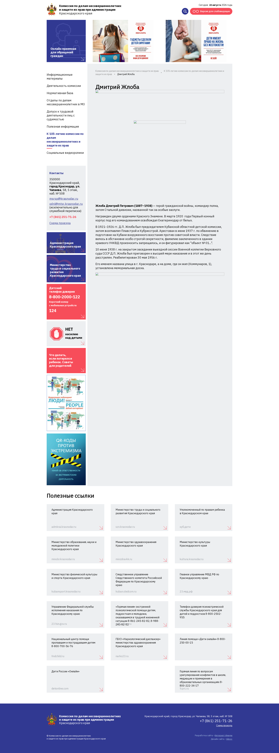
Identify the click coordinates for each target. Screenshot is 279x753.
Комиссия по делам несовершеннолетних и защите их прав (127, 71)
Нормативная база (60, 93)
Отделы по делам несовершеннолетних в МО (66, 102)
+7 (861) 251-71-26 (62, 217)
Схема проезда (60, 223)
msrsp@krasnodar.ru (63, 198)
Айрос (229, 739)
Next (226, 41)
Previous (93, 41)
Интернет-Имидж (223, 735)
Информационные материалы (59, 76)
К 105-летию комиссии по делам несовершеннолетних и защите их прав (65, 139)
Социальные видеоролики (65, 153)
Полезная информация (63, 126)
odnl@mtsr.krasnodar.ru (66, 204)
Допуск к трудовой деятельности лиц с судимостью (61, 115)
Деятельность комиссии (64, 86)
